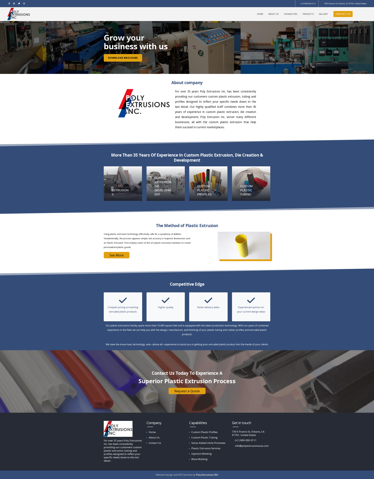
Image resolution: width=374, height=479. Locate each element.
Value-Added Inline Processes (208, 443)
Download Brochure (123, 57)
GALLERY (323, 14)
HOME (260, 14)
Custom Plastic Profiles (204, 432)
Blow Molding (199, 459)
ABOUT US (273, 14)
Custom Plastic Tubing (204, 437)
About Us (154, 437)
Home (152, 432)
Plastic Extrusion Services (205, 448)
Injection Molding (201, 453)
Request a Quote (187, 391)
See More (117, 255)
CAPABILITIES (290, 14)
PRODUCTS (308, 14)
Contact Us (155, 443)
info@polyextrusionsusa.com (252, 445)
